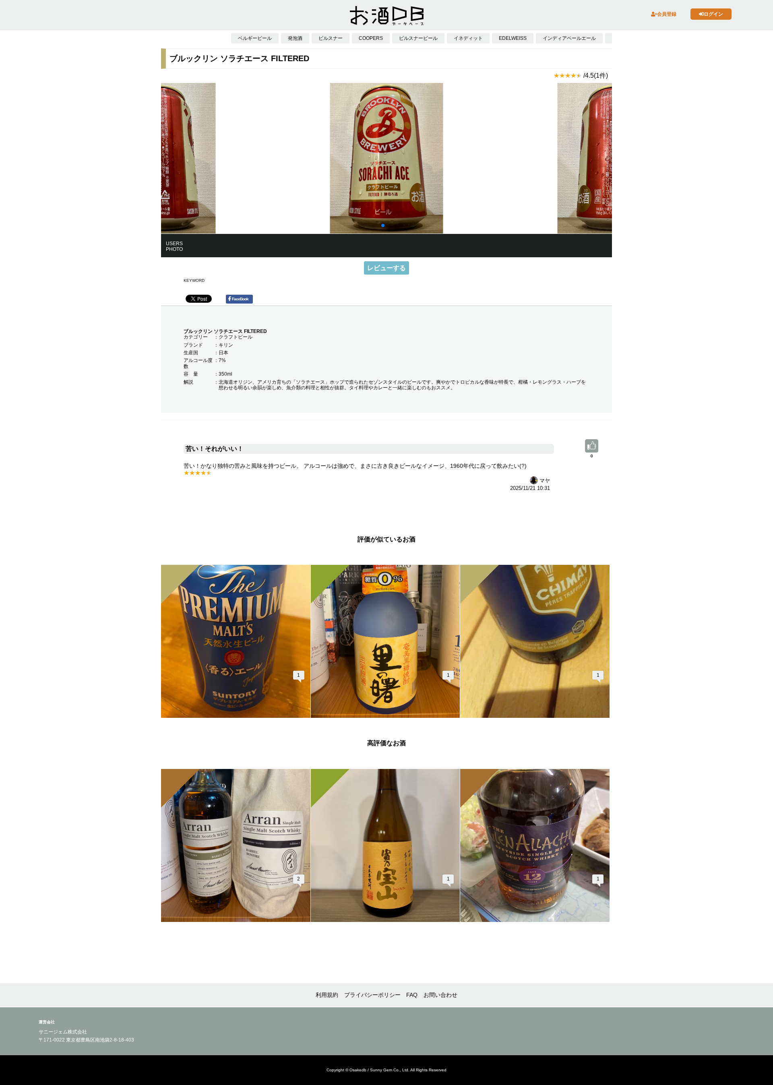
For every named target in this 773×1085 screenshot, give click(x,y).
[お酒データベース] (386, 16)
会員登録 (666, 14)
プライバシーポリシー (372, 995)
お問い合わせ (440, 995)
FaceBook (240, 299)
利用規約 (327, 995)
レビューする (386, 268)
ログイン (713, 14)
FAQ (412, 995)
